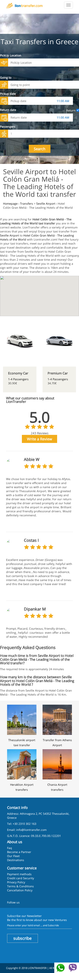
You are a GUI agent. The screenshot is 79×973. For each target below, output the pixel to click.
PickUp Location (10, 55)
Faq (9, 848)
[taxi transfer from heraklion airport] (21, 764)
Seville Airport (9, 235)
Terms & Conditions (20, 886)
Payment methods (19, 874)
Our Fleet (13, 856)
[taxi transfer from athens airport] (57, 719)
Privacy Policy (16, 882)
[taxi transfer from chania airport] (57, 764)
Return (71, 110)
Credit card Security (20, 878)
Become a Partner (19, 852)
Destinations (15, 860)
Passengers (7, 126)
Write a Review (39, 438)
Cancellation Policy (19, 890)
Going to (5, 77)
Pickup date (8, 94)
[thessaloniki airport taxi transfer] (21, 719)
